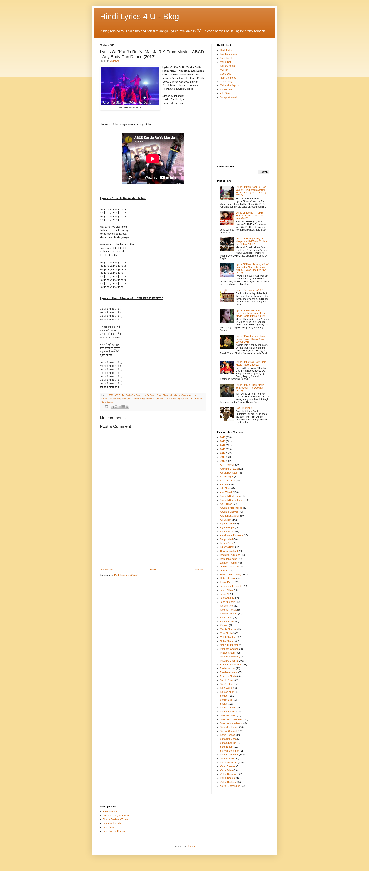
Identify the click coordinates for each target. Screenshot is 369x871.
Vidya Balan (226, 770)
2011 (222, 441)
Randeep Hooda (229, 672)
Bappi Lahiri (226, 539)
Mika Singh (226, 633)
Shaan (223, 703)
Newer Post (107, 569)
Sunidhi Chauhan (229, 754)
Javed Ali (224, 594)
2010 (222, 437)
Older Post (199, 569)
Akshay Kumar (227, 480)
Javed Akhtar (227, 590)
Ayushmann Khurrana (231, 535)
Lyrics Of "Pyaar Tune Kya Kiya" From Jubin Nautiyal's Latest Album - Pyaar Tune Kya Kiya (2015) (252, 268)
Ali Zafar (224, 484)
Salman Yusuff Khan (192, 398)
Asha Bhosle (226, 58)
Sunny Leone (227, 758)
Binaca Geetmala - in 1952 (250, 290)
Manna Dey (226, 81)
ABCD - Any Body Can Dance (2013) (131, 395)
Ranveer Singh (228, 676)
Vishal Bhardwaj (228, 774)
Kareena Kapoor (228, 613)
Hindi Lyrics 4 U (228, 50)
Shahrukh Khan (228, 715)
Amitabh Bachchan (230, 496)
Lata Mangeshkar (229, 54)
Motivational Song (136, 398)
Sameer (224, 696)
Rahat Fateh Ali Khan (231, 664)
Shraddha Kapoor (229, 727)
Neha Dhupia (227, 641)
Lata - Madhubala (112, 823)
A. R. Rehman (227, 465)
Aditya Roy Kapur (229, 472)
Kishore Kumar (228, 66)
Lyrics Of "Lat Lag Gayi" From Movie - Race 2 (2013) (251, 363)
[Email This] (112, 407)
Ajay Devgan (227, 476)
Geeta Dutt (225, 73)
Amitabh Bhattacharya (231, 500)
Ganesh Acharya (189, 395)
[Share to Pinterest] (127, 407)
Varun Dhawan (228, 766)
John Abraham (227, 602)
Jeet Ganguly (227, 598)
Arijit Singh (225, 93)
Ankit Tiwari (226, 504)
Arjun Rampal (227, 527)
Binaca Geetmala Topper (116, 819)
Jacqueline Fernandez (232, 586)
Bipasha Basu (227, 547)
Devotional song (228, 559)
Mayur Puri (122, 398)
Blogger (191, 846)
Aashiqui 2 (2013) (229, 469)
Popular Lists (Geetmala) (116, 815)
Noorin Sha (151, 398)
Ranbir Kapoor (227, 668)
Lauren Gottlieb (108, 398)
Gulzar (223, 570)
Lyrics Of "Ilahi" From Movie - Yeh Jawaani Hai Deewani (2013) (251, 388)
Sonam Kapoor (228, 743)
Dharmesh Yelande (171, 395)
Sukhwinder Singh (229, 750)
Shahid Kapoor (228, 711)
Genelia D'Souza (229, 566)
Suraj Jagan (107, 402)
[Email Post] (106, 406)
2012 (222, 445)
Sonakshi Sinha (228, 739)
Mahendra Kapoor (229, 85)
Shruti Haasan (227, 735)
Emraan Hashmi (228, 562)
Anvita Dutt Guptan (230, 515)
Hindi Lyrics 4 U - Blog (139, 16)
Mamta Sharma (228, 629)
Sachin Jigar (176, 398)
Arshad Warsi (227, 531)
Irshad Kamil (226, 582)
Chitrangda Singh (229, 551)
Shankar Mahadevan (231, 723)
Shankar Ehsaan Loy (231, 719)
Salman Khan (227, 692)
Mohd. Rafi (225, 62)
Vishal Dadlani (227, 778)
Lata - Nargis (109, 827)
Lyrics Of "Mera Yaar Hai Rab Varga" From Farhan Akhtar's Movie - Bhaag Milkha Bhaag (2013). (251, 191)
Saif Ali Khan (226, 684)
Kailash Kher (227, 605)
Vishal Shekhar (228, 782)
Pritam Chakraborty (230, 656)
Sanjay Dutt (226, 700)
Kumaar (224, 625)
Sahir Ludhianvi (244, 408)
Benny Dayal (227, 543)
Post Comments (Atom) (126, 575)
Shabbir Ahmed (228, 707)
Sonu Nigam (226, 746)
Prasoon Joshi (227, 653)
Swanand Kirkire (228, 762)
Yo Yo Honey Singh (230, 786)
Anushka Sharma (229, 512)
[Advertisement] (153, 540)
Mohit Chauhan (228, 637)
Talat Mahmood (228, 77)
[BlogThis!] (116, 407)
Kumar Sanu (226, 89)
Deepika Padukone (230, 555)
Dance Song (155, 395)
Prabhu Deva (163, 398)
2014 (222, 453)
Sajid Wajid (226, 688)
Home (153, 569)
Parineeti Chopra (229, 649)
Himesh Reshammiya (231, 574)
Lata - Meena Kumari (114, 831)
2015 (222, 457)
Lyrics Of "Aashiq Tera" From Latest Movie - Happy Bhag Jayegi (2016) (250, 339)
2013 (111, 395)
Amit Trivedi (226, 492)
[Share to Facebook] (123, 407)
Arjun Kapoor (227, 523)
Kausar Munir (227, 621)
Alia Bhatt (225, 488)
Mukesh (224, 70)
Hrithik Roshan (228, 578)
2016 (222, 461)
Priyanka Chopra (229, 660)
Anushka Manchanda (231, 508)
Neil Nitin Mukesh (229, 645)
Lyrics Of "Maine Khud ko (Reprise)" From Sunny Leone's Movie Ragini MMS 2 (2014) (252, 313)
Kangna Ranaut (228, 610)
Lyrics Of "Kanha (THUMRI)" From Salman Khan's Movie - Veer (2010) (251, 215)
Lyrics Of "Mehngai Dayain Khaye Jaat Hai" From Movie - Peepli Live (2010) (251, 241)
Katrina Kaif (226, 617)
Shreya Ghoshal (228, 97)
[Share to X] (120, 407)
